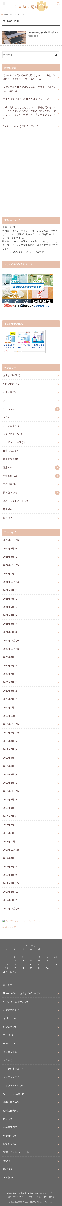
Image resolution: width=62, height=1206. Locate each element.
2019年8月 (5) (10, 741)
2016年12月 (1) (11, 908)
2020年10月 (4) (11, 649)
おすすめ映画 (11, 375)
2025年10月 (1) (11, 540)
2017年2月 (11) (10, 891)
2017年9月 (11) (10, 858)
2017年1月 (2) (10, 900)
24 (55, 964)
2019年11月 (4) (10, 716)
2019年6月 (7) (10, 757)
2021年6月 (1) (10, 607)
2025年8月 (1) (10, 556)
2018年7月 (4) (10, 816)
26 (14, 968)
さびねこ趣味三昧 (29, 1202)
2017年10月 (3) (11, 849)
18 (6, 964)
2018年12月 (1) (11, 791)
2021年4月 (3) (10, 615)
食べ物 (8, 517)
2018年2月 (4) (10, 824)
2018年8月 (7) (10, 808)
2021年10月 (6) (11, 582)
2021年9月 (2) (10, 590)
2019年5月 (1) (10, 766)
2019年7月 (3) (10, 749)
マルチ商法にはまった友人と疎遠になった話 (26, 99)
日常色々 (10, 492)
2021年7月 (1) (10, 598)
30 (47, 968)
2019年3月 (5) (10, 774)
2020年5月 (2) (10, 682)
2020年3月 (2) (10, 690)
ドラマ (8, 417)
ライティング (11, 1077)
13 (22, 960)
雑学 (7, 1160)
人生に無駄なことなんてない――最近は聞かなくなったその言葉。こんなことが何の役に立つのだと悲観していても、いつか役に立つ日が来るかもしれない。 (29, 112)
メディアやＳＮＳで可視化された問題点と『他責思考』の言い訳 (29, 89)
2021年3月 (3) (10, 623)
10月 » (13, 972)
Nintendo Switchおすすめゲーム (21, 993)
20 (22, 964)
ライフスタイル (12, 434)
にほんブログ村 (10, 926)
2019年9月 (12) (11, 732)
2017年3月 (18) (11, 883)
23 (47, 964)
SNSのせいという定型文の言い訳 (20, 126)
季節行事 (9, 484)
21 (31, 964)
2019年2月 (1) (10, 782)
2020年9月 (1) (10, 657)
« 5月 (5, 972)
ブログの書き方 (12, 425)
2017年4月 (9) (10, 875)
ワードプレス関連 (14, 442)
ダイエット (10, 1052)
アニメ (8, 400)
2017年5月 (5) (10, 866)
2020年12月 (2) (11, 640)
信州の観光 (10, 459)
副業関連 (10, 475)
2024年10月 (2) (11, 565)
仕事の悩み (11, 450)
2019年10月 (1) (11, 724)
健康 (7, 467)
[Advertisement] (31, 175)
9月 (18, 14)
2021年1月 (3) (10, 632)
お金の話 (9, 392)
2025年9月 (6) (10, 548)
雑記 (7, 509)
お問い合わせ (11, 383)
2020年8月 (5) (10, 665)
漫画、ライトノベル (15, 501)
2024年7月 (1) (10, 573)
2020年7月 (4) (10, 674)
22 (39, 964)
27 (22, 968)
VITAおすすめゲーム (15, 1001)
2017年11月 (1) (10, 841)
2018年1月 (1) (10, 833)
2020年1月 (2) (10, 707)
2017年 (12, 14)
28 (31, 968)
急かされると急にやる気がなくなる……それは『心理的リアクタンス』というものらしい (29, 77)
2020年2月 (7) (10, 699)
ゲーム (9, 409)
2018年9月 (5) (10, 799)
